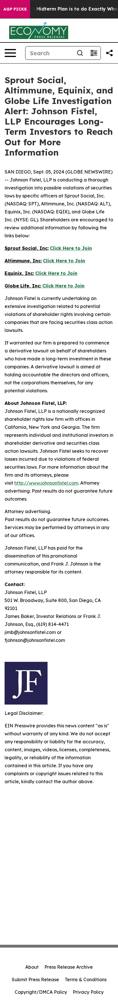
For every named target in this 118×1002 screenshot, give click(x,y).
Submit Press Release (35, 979)
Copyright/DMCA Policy (41, 992)
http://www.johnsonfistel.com (46, 483)
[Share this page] (109, 53)
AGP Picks (15, 9)
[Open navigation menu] (10, 53)
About (32, 967)
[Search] (80, 53)
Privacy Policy (88, 992)
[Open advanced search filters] (94, 53)
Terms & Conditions (86, 979)
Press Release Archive (68, 967)
